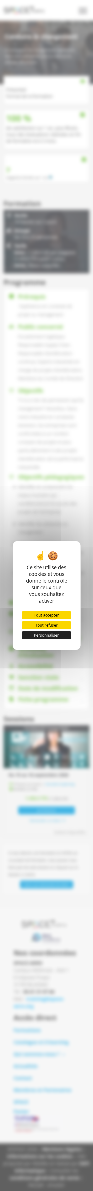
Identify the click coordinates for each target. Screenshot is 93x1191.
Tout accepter (46, 615)
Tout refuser (46, 625)
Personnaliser (46, 635)
